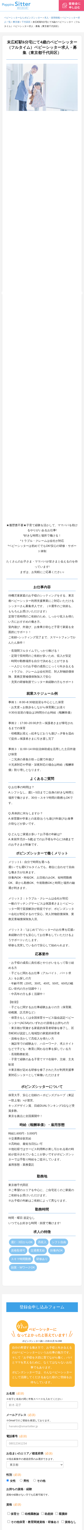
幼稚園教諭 (32, 1513)
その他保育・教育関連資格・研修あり (35, 1522)
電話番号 (16, 1436)
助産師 (49, 1513)
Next (81, 293)
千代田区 (26, 22)
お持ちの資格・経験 (19, 1489)
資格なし (70, 1522)
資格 (13, 1504)
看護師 (63, 1513)
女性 (13, 1480)
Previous (3, 293)
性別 (13, 1474)
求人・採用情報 (52, 17)
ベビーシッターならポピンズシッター (23, 17)
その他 (41, 1480)
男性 (26, 1480)
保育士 (15, 1513)
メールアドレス (20, 1414)
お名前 (15, 1393)
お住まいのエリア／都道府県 (29, 1453)
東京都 (16, 22)
